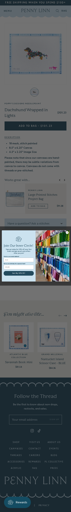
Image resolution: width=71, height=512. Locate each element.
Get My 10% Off (18, 273)
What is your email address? (11, 256)
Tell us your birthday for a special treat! (14, 264)
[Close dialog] (67, 232)
